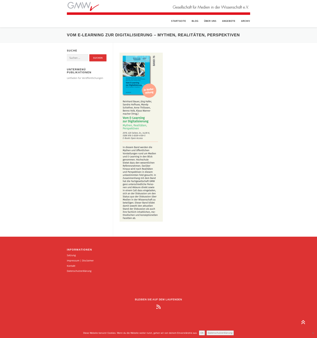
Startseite (178, 21)
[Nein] (313, 333)
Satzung (71, 255)
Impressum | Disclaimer (80, 260)
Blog (195, 21)
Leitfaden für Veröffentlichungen (85, 78)
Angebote (228, 21)
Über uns (210, 21)
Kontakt (71, 265)
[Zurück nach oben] (303, 322)
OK (202, 332)
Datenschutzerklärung (79, 270)
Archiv (245, 21)
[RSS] (158, 306)
